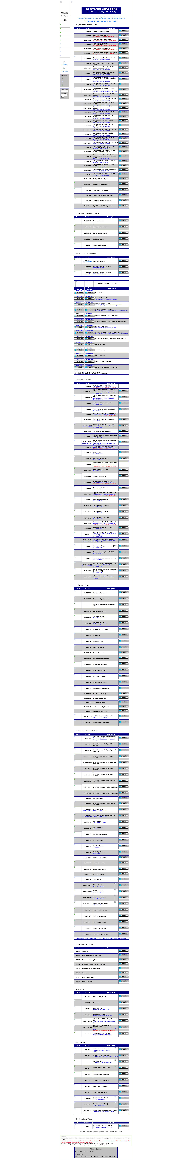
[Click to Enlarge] (78, 61)
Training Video (122, 18)
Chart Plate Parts (102, 18)
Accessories (115, 18)
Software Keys (116, 17)
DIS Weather (65, 71)
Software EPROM (107, 17)
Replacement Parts (92, 18)
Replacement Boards (83, 18)
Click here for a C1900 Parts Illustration (101, 21)
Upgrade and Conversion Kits (90, 17)
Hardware (109, 18)
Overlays (100, 17)
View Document (88, 261)
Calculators (64, 64)
